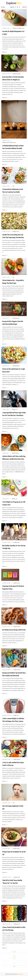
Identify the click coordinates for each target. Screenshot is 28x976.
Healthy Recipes (5, 142)
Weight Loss (21, 28)
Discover (4, 52)
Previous (14, 951)
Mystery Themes (20, 974)
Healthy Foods (16, 28)
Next (14, 966)
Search (24, 7)
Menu (4, 7)
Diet (20, 73)
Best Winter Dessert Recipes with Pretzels (14, 630)
